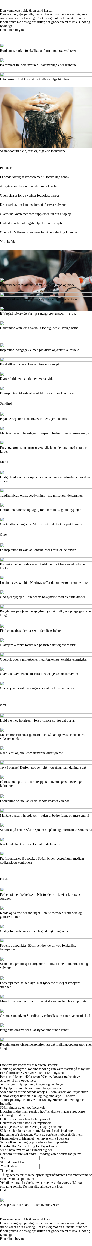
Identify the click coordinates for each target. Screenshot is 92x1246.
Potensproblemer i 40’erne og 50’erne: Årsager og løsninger (40, 1076)
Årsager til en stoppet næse (18, 1080)
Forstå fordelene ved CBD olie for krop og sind (32, 1073)
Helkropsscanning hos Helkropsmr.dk (25, 1119)
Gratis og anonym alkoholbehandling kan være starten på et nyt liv (45, 1069)
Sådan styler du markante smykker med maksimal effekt (37, 1130)
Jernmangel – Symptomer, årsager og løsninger (31, 1084)
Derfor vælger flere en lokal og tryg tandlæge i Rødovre (37, 1096)
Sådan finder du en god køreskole (22, 1107)
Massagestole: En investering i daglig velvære (31, 1127)
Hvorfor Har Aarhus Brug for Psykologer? (28, 1146)
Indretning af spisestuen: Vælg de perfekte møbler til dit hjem (41, 1134)
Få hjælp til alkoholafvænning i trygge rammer (31, 1088)
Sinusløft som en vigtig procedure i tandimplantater (34, 1142)
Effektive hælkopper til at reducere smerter (28, 1065)
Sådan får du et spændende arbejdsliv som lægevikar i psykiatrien (44, 1092)
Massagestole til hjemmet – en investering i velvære (34, 1138)
